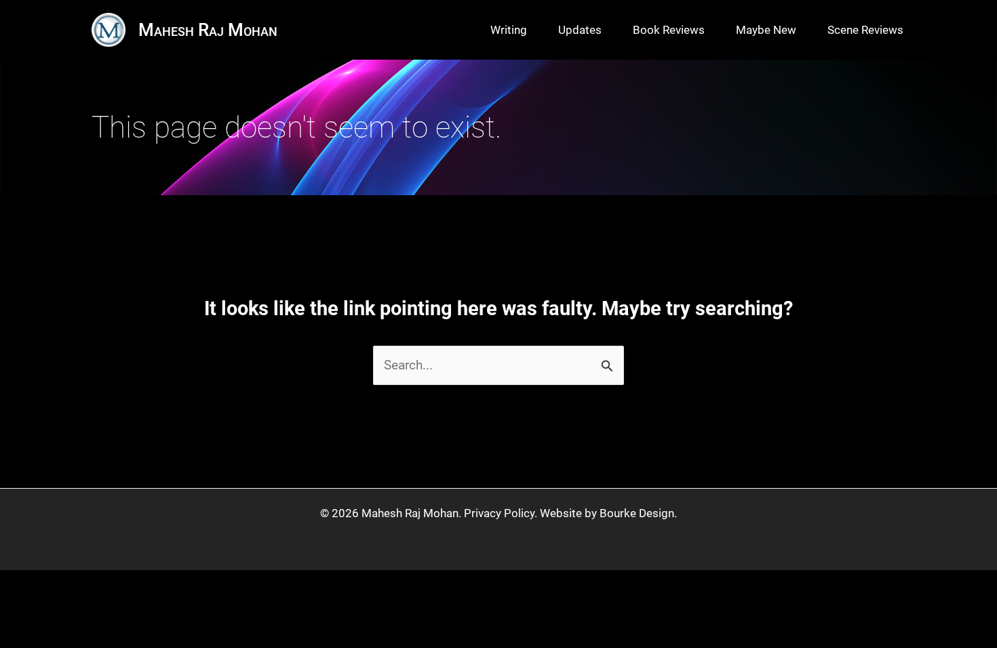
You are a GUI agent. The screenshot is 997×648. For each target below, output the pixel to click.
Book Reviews (669, 30)
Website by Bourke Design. (608, 513)
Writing (508, 30)
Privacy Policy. (500, 513)
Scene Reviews (865, 30)
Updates (580, 30)
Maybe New (766, 30)
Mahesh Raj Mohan (207, 30)
